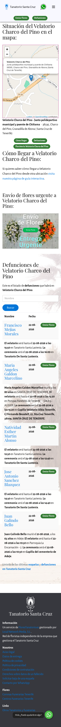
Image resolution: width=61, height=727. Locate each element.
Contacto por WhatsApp (16, 683)
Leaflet (29, 116)
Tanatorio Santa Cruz (22, 7)
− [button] (7, 54)
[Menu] (53, 5)
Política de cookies (12, 660)
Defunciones (40, 18)
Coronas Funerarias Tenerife (18, 694)
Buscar (10, 307)
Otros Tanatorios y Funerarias (18, 710)
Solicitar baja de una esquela (18, 678)
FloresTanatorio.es (29, 627)
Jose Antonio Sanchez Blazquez (12, 478)
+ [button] (7, 49)
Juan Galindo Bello (11, 520)
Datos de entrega (12, 656)
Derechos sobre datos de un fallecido (22, 674)
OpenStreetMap (41, 116)
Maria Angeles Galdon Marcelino (13, 371)
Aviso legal (8, 652)
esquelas (33, 564)
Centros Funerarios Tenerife (17, 698)
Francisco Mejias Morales (13, 329)
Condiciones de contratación (18, 669)
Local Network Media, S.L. (16, 631)
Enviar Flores (21, 18)
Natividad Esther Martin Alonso (12, 434)
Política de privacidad (14, 665)
